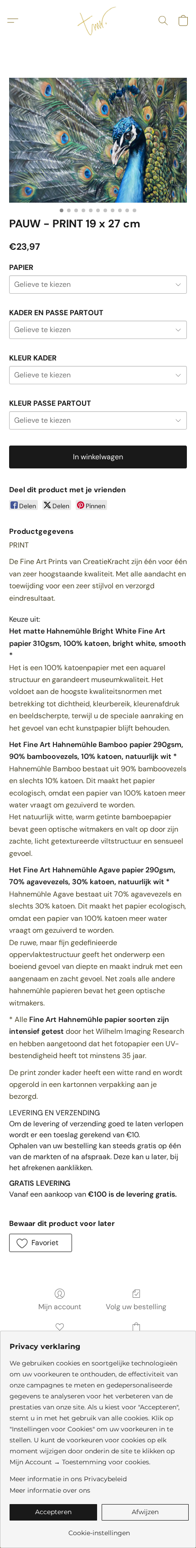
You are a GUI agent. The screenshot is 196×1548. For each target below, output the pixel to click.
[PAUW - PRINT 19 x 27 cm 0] (98, 140)
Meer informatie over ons (50, 1490)
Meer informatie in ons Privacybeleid (68, 1479)
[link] (99, 1529)
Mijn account (59, 1307)
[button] (98, 20)
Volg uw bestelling (136, 1307)
